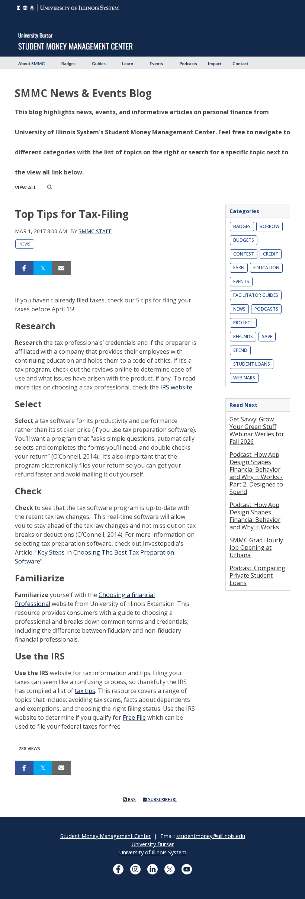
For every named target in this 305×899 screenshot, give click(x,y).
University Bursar (152, 844)
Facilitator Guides (255, 295)
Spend (240, 350)
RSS (131, 799)
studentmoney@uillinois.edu (210, 835)
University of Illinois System (152, 852)
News (24, 244)
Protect (243, 323)
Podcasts (266, 309)
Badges (242, 226)
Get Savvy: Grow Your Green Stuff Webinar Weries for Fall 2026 (256, 430)
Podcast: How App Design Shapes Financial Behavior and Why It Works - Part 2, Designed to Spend (256, 473)
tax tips (85, 691)
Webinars (244, 378)
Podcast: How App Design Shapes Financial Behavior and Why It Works (254, 516)
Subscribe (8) (162, 799)
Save (267, 336)
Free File (134, 717)
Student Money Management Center (105, 835)
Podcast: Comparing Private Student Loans (257, 575)
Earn (238, 267)
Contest (243, 254)
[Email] (61, 268)
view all (25, 187)
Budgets (243, 240)
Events (241, 281)
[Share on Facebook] (24, 268)
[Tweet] (42, 268)
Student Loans (251, 364)
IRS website (176, 387)
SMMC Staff (95, 231)
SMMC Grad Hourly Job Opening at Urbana (256, 547)
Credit (270, 254)
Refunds (243, 336)
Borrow (269, 226)
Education (266, 267)
